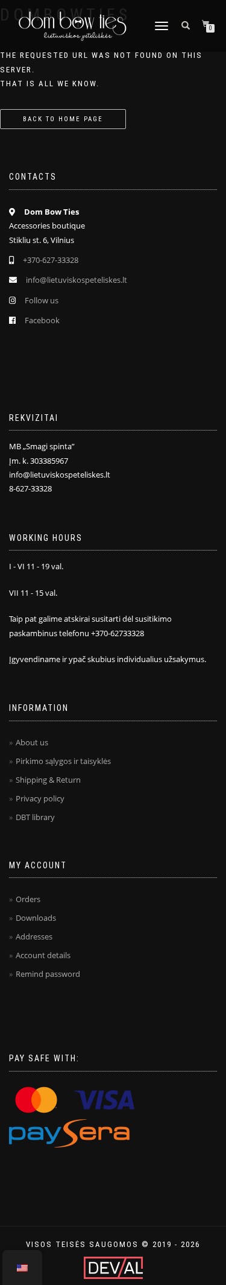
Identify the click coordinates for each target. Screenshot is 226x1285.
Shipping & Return (48, 779)
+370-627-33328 (50, 259)
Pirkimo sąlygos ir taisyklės (63, 761)
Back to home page (63, 119)
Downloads (36, 917)
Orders (28, 899)
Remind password (48, 973)
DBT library (35, 817)
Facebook (42, 320)
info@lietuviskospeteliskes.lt (76, 279)
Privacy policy (40, 798)
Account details (43, 955)
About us (32, 742)
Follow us (41, 300)
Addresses (34, 936)
